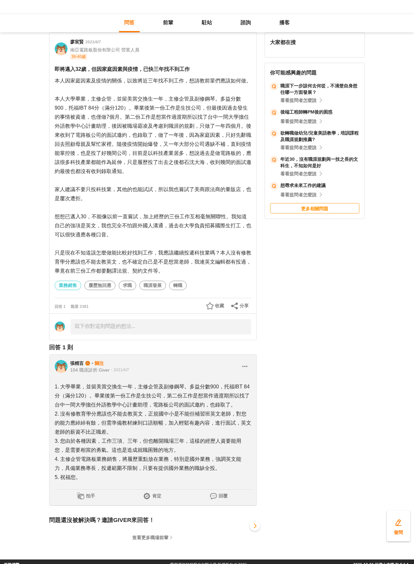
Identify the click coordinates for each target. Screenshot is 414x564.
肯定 (156, 495)
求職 (127, 285)
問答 (129, 22)
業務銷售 (68, 285)
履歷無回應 (100, 285)
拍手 (90, 495)
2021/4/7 (93, 42)
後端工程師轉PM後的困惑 (306, 111)
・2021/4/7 (119, 370)
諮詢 (246, 22)
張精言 (77, 363)
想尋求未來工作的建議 (303, 185)
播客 (284, 22)
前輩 (168, 22)
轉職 (177, 285)
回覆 (223, 495)
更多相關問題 (314, 208)
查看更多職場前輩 (150, 537)
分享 (244, 305)
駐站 (207, 22)
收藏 (219, 305)
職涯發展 (153, 285)
